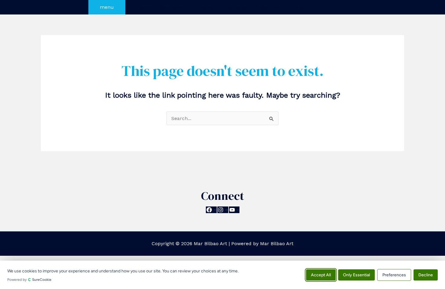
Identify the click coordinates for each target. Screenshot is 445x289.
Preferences (394, 274)
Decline (425, 274)
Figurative (237, 7)
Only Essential (356, 274)
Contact (300, 7)
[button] (106, 7)
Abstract (206, 7)
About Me (269, 7)
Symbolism (173, 7)
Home (143, 7)
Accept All (321, 274)
